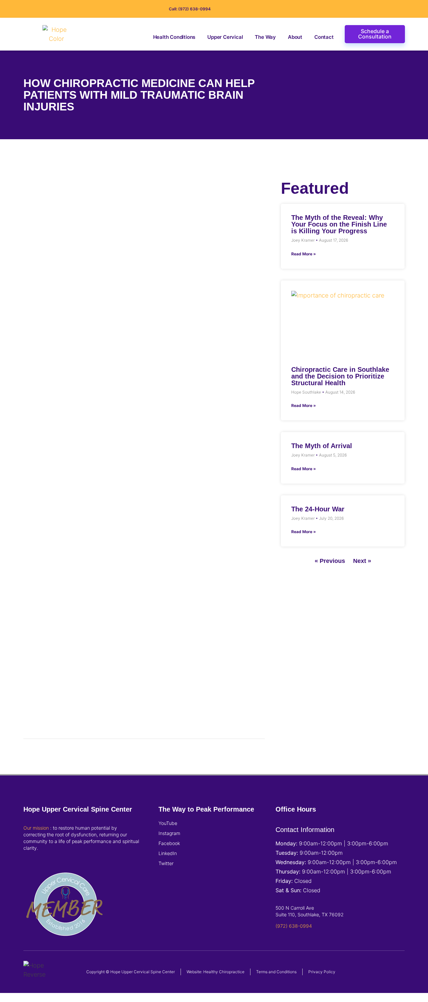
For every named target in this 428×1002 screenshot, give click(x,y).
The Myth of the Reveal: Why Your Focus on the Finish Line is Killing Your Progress (339, 224)
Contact (324, 37)
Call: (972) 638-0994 (190, 8)
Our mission (36, 828)
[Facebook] (370, 9)
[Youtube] (402, 9)
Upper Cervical (225, 37)
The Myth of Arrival (321, 445)
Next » (362, 561)
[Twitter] (392, 9)
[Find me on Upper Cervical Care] (65, 944)
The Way (265, 37)
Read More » (303, 253)
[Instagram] (359, 9)
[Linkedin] (381, 9)
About (295, 37)
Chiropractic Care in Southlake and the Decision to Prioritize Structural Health (340, 376)
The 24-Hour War (317, 509)
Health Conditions (174, 37)
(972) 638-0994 (294, 926)
